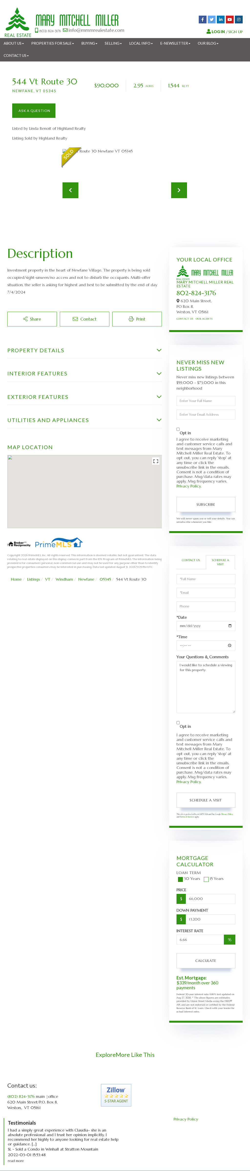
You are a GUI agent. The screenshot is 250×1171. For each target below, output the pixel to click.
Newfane (86, 579)
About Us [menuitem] (12, 43)
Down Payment (192, 910)
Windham (64, 579)
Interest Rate (190, 930)
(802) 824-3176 (21, 1096)
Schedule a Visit (220, 562)
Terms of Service (187, 817)
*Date (182, 617)
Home (16, 579)
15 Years (216, 878)
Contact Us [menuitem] (15, 55)
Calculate (205, 961)
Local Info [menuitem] (139, 43)
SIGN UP (235, 31)
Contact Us (185, 318)
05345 (105, 579)
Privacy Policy (189, 486)
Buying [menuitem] (88, 43)
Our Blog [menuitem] (207, 43)
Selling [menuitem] (112, 43)
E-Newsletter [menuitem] (174, 43)
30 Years (192, 878)
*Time (182, 637)
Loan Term (189, 872)
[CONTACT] (33, 110)
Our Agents (204, 318)
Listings (33, 579)
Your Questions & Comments (203, 656)
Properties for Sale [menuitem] (51, 43)
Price (181, 889)
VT (47, 579)
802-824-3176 (196, 293)
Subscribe (206, 504)
